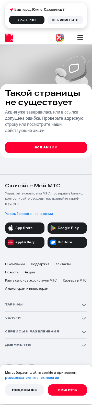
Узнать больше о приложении (29, 213)
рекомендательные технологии (32, 377)
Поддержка (40, 264)
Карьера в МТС (75, 280)
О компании (15, 264)
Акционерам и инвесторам (27, 288)
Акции (30, 272)
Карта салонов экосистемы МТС (31, 280)
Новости (12, 272)
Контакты (63, 264)
